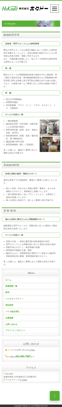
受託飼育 (9, 305)
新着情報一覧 (11, 286)
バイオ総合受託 (12, 311)
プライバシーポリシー (15, 330)
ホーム (8, 280)
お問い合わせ (11, 324)
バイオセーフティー (14, 299)
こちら (24, 380)
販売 (7, 292)
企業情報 (9, 318)
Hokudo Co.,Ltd (27, 406)
